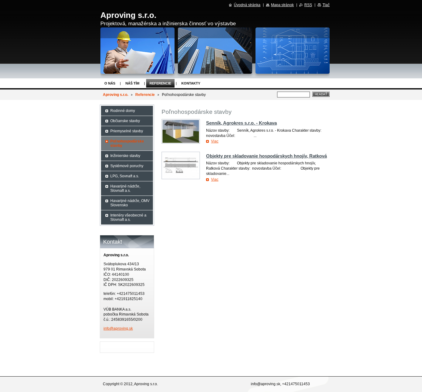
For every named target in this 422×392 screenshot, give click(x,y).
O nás (109, 83)
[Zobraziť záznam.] (181, 131)
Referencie (160, 83)
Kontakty (190, 83)
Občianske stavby (125, 121)
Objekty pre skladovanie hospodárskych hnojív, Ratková (266, 156)
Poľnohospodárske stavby (127, 143)
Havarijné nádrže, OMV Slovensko (130, 203)
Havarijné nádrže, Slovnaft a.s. (125, 188)
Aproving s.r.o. (115, 95)
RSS (308, 5)
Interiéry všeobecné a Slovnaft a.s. (128, 217)
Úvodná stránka (247, 5)
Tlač (326, 5)
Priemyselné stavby (126, 131)
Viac (214, 141)
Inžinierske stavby (125, 156)
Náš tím (132, 83)
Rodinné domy (122, 111)
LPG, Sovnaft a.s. (124, 176)
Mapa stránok (282, 5)
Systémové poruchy (126, 166)
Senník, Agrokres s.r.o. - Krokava (241, 123)
